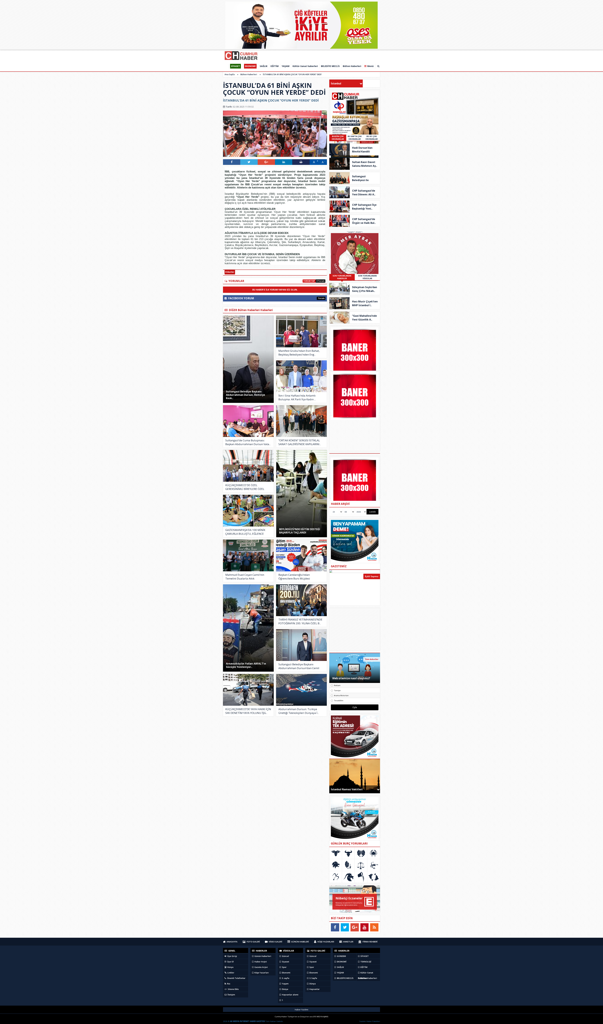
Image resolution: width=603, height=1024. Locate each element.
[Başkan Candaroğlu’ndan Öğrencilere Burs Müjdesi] (301, 555)
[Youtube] (364, 927)
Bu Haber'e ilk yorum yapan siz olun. (275, 289)
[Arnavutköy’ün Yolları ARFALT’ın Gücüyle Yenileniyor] (248, 628)
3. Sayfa (313, 978)
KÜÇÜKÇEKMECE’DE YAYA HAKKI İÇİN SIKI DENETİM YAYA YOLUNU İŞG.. (248, 711)
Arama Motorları (341, 695)
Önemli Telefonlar (236, 978)
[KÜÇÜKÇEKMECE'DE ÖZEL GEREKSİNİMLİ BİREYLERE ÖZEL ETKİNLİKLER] (248, 466)
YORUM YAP (309, 281)
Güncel (285, 956)
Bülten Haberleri (248, 74)
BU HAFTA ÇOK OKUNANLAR (355, 137)
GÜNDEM (341, 956)
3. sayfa (285, 978)
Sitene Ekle (233, 989)
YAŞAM (340, 972)
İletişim (231, 994)
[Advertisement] (354, 629)
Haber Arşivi (260, 961)
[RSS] (374, 927)
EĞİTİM (363, 967)
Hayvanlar (314, 989)
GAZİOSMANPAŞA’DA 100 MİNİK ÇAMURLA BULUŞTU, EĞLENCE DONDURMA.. (245, 532)
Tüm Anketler (371, 659)
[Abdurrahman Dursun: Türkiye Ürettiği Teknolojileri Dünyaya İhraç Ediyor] (301, 690)
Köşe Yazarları (261, 972)
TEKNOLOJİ (365, 961)
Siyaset (285, 961)
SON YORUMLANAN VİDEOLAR (367, 277)
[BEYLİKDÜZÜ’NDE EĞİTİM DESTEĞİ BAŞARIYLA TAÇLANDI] (301, 493)
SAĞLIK (340, 967)
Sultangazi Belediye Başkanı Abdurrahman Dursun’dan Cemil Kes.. (298, 666)
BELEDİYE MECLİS (344, 978)
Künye (230, 967)
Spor (284, 967)
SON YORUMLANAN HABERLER (342, 277)
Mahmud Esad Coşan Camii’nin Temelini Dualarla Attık (244, 576)
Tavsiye (337, 690)
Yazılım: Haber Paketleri (369, 1021)
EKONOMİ (341, 961)
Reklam (337, 685)
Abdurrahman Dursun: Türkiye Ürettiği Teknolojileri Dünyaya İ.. (298, 711)
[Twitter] (345, 927)
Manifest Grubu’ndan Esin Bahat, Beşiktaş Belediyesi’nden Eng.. (299, 352)
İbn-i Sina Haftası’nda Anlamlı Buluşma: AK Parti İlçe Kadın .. (297, 397)
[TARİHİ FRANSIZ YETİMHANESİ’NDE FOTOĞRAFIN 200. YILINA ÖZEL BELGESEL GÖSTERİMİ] (301, 600)
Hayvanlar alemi (289, 994)
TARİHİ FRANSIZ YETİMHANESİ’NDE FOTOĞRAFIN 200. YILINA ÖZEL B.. (300, 621)
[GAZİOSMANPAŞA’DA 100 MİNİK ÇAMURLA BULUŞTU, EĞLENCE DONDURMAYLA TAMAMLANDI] (248, 511)
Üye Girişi (232, 956)
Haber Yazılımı (301, 1009)
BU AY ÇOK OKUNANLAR (371, 137)
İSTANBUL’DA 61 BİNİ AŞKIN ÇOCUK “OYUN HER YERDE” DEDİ (292, 74)
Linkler (230, 972)
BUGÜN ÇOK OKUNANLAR (338, 137)
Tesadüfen (338, 700)
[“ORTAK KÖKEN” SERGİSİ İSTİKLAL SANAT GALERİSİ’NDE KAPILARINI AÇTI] (301, 421)
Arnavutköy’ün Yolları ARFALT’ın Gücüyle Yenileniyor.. (246, 665)
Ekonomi (285, 972)
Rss (228, 983)
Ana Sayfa (230, 74)
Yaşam (284, 983)
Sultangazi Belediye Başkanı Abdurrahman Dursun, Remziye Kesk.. (245, 395)
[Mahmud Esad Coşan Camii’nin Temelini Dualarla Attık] (248, 555)
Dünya (284, 989)
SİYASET (364, 956)
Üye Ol (230, 961)
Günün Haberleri (262, 956)
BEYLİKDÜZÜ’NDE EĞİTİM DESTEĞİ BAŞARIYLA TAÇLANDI (299, 530)
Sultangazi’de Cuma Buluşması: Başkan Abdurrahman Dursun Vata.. (247, 442)
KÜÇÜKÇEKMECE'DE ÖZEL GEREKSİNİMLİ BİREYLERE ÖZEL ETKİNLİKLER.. (244, 487)
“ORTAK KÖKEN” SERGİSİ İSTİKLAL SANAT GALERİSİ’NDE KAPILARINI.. (299, 442)
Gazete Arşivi (261, 967)
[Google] (354, 927)
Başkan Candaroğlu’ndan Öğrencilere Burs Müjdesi (294, 576)
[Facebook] (335, 927)
